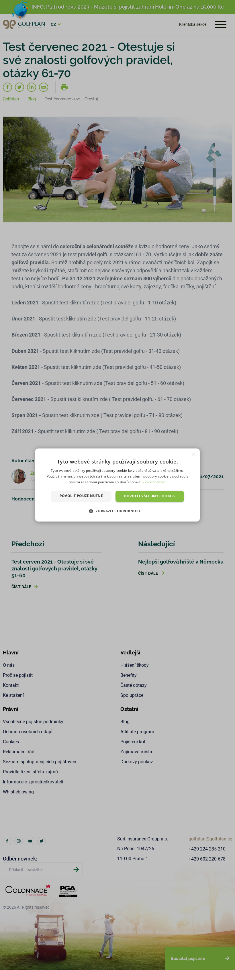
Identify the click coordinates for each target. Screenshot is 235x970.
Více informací (154, 482)
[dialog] (117, 484)
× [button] (193, 454)
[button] (117, 511)
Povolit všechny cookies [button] (149, 496)
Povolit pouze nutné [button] (81, 495)
